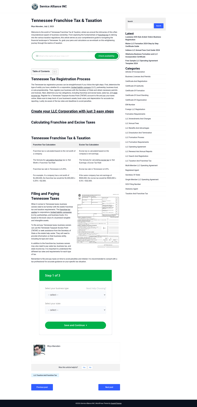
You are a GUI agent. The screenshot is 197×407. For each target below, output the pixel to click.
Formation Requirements (135, 114)
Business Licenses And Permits (137, 76)
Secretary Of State (132, 175)
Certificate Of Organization (136, 100)
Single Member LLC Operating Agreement (141, 179)
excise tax (105, 160)
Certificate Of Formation (135, 91)
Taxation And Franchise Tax (136, 193)
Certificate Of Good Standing (136, 95)
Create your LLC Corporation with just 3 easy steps (72, 111)
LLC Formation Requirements (137, 142)
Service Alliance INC (53, 6)
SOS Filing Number (133, 184)
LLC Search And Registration (136, 156)
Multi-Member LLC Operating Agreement (141, 165)
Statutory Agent (131, 189)
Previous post (42, 387)
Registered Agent (132, 170)
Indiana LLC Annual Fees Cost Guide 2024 (142, 50)
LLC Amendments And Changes (138, 119)
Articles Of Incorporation (135, 72)
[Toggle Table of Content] (53, 72)
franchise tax (103, 35)
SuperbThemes (116, 403)
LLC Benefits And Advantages (137, 128)
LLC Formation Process (134, 137)
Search (130, 21)
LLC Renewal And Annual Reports (138, 151)
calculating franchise (54, 160)
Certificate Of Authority (134, 86)
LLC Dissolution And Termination (138, 133)
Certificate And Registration (136, 81)
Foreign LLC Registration (135, 109)
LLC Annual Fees (132, 123)
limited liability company (81, 87)
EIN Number (130, 105)
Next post (109, 387)
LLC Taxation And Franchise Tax (45, 375)
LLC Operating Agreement (135, 147)
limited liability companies (61, 212)
